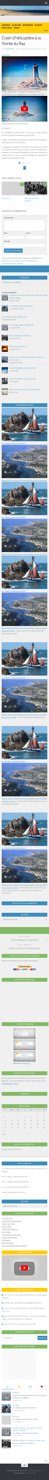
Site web (7, 241)
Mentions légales (35, 1470)
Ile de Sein (16, 25)
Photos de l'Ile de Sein (10, 1229)
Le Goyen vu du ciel (8, 801)
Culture (37, 1440)
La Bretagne (6, 1240)
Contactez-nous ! (10, 1083)
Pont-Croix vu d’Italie (9, 717)
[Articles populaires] (18, 1386)
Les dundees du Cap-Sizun (11, 1235)
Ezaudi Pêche (7, 1227)
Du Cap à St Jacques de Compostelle (14, 1246)
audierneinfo (10, 49)
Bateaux (23, 1428)
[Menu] (46, 3)
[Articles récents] (7, 1386)
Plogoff (38, 25)
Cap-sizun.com (7, 1218)
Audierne (6, 25)
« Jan (3, 1134)
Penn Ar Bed (6, 1232)
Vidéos (17, 28)
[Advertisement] (24, 999)
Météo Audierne (17, 1063)
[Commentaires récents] (30, 1386)
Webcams (22, 1430)
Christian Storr (9, 1303)
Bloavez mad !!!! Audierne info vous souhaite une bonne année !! (24, 480)
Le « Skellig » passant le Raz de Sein (16, 1182)
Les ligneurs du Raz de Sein (11, 1221)
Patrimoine (28, 25)
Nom (6, 233)
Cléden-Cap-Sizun (8, 1224)
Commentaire (9, 218)
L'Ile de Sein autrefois (9, 1238)
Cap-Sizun (15, 1392)
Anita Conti (5, 198)
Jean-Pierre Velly (8, 1243)
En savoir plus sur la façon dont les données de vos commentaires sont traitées (22, 261)
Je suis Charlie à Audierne (10, 888)
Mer (42, 1440)
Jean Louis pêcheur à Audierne (14, 1192)
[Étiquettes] (41, 1386)
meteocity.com (26, 1063)
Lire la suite (6, 55)
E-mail (28, 233)
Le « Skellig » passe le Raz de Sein (14, 443)
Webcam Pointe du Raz (27, 1324)
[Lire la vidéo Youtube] (24, 109)
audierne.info (31, 1473)
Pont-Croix (7, 28)
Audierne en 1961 (8, 631)
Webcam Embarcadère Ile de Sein (30, 1303)
